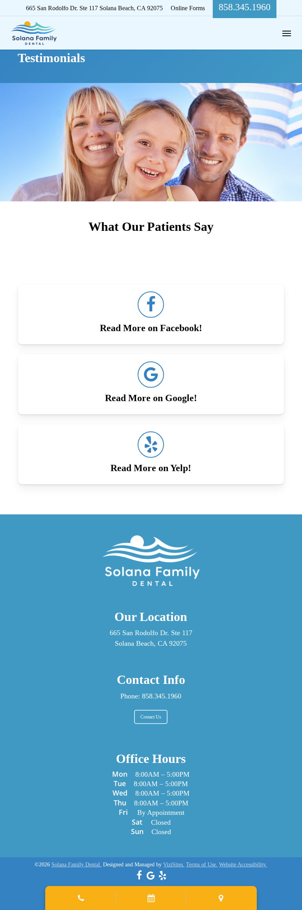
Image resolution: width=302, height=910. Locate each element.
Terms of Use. (201, 865)
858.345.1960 (161, 696)
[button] (286, 33)
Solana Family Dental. (76, 865)
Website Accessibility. (243, 865)
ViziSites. (173, 865)
